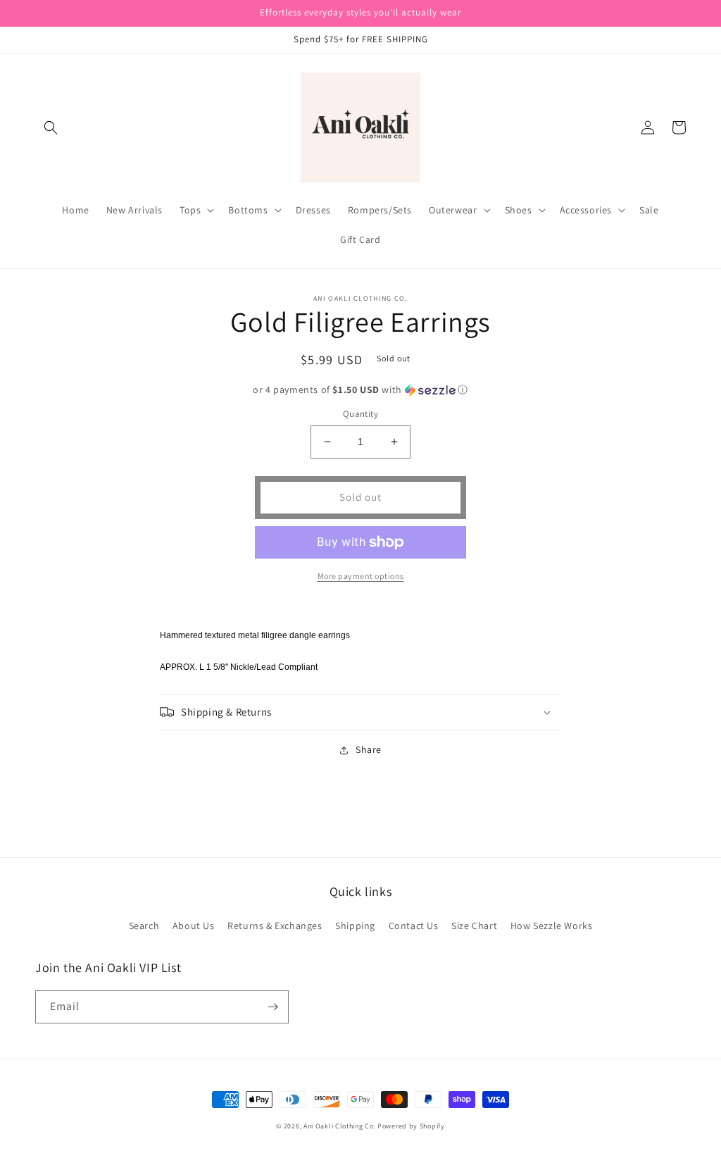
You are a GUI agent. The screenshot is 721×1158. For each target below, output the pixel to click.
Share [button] (369, 749)
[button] (50, 127)
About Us (194, 925)
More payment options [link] (361, 576)
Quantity (360, 414)
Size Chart (474, 925)
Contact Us (414, 925)
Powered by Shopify (411, 1126)
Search (144, 925)
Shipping (355, 925)
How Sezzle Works (551, 925)
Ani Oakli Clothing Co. (340, 1126)
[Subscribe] (272, 1006)
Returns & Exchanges (274, 925)
